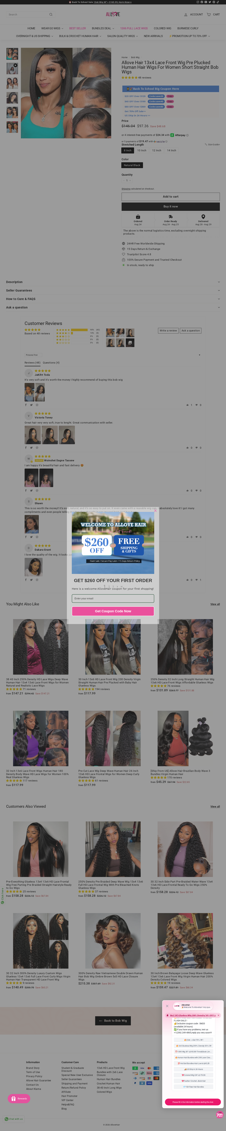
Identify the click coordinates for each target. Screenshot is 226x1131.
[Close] (155, 510)
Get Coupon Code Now (113, 611)
